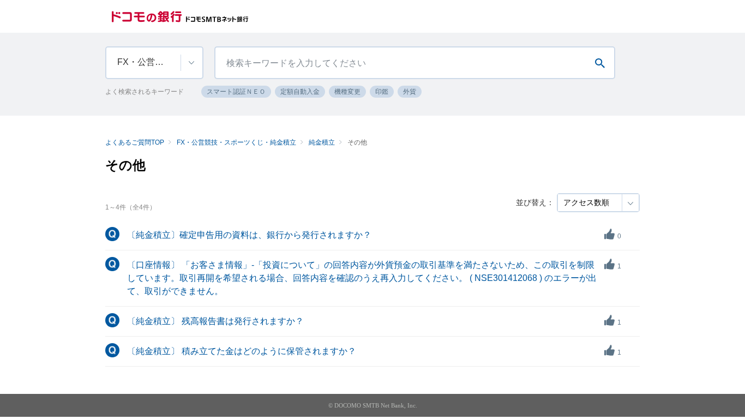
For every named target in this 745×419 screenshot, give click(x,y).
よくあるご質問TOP (134, 142)
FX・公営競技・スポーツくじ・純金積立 (236, 142)
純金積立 (322, 142)
